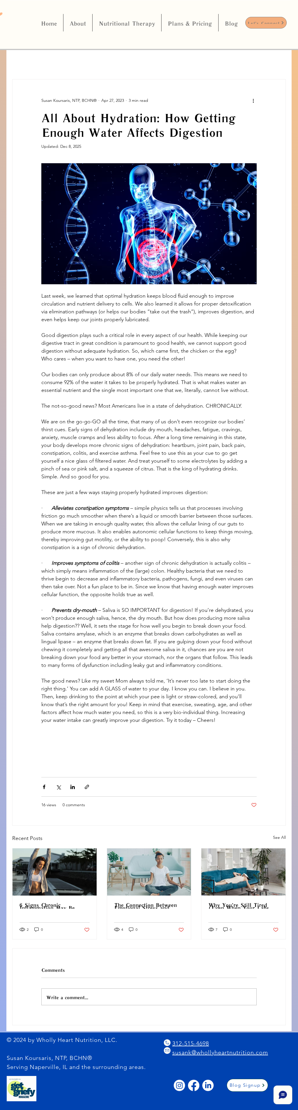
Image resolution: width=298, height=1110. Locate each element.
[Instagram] (179, 1085)
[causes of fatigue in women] (243, 872)
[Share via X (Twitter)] (58, 787)
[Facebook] (193, 1085)
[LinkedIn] (208, 1085)
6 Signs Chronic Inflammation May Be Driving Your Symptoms (50, 906)
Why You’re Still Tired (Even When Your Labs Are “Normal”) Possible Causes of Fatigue (239, 906)
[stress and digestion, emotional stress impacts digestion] (149, 872)
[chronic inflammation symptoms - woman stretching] (55, 872)
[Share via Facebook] (44, 787)
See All (279, 837)
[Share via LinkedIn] (72, 787)
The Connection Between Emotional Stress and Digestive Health (145, 906)
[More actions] (253, 100)
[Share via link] (87, 787)
